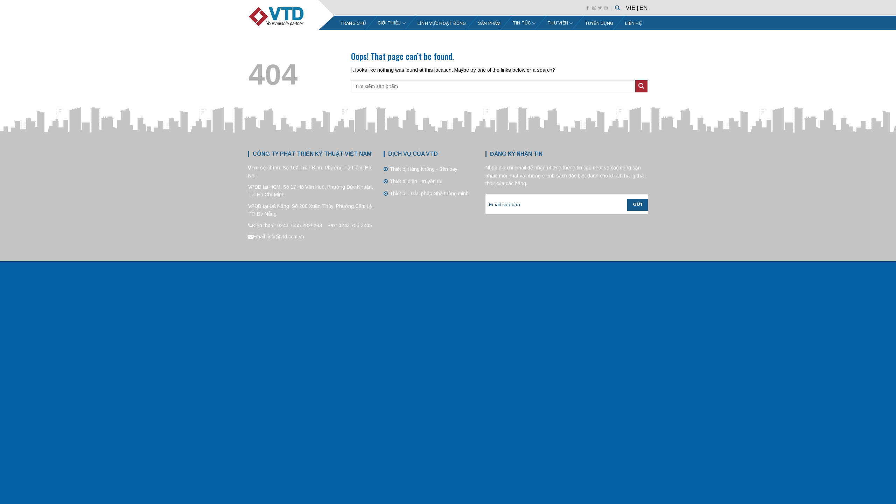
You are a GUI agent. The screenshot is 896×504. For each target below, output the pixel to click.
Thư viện (557, 23)
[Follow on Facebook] (588, 8)
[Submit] (641, 86)
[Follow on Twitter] (600, 8)
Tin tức (522, 23)
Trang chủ (353, 23)
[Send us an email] (606, 8)
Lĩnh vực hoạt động (442, 23)
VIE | (632, 8)
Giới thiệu (389, 23)
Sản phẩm (489, 23)
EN (643, 8)
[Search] (617, 7)
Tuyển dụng (599, 23)
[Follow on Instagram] (594, 8)
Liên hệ (633, 23)
